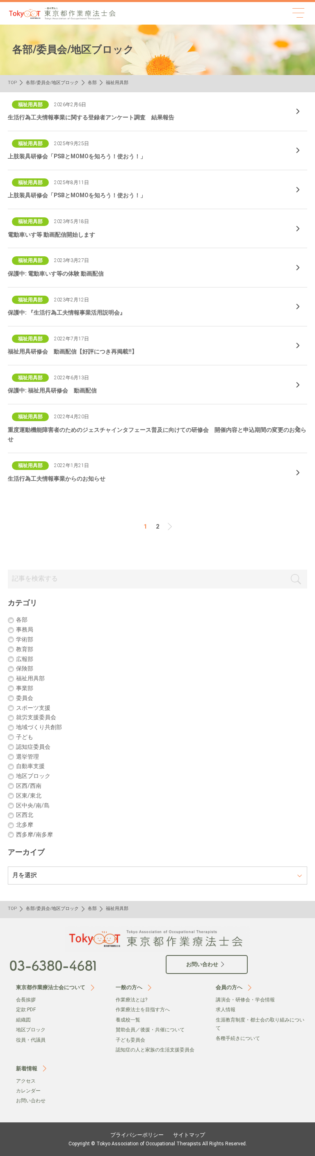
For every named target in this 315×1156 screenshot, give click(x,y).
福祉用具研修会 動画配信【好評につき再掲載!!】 (72, 351)
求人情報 (225, 1009)
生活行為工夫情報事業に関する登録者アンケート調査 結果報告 (91, 117)
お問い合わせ (31, 1101)
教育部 (24, 649)
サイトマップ (189, 1135)
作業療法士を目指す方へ (143, 1009)
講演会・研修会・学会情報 (245, 1000)
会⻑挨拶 (26, 1000)
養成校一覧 (128, 1020)
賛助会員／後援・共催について (150, 1030)
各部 (92, 82)
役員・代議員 (31, 1040)
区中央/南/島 (33, 805)
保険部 (24, 668)
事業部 (24, 688)
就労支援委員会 (36, 717)
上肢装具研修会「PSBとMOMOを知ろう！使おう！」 (77, 156)
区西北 (24, 815)
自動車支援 (30, 766)
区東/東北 (28, 795)
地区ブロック (33, 776)
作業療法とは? (131, 1000)
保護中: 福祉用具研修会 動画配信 (52, 390)
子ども (24, 737)
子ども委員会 (130, 1040)
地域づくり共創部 (39, 727)
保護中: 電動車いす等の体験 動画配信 (56, 273)
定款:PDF (26, 1009)
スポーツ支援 (33, 708)
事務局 (24, 629)
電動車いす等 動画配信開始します (51, 234)
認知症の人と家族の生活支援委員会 (155, 1050)
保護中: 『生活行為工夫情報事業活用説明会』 (67, 312)
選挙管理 (27, 756)
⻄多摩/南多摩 (34, 834)
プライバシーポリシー (137, 1135)
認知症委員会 (33, 746)
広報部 (24, 659)
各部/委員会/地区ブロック (52, 82)
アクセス (26, 1081)
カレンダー (28, 1091)
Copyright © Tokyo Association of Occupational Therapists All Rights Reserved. (157, 1144)
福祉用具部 (30, 678)
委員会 (24, 698)
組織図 (23, 1020)
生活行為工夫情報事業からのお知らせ (56, 478)
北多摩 (24, 824)
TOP (12, 82)
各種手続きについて (238, 1038)
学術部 (24, 639)
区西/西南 (28, 785)
